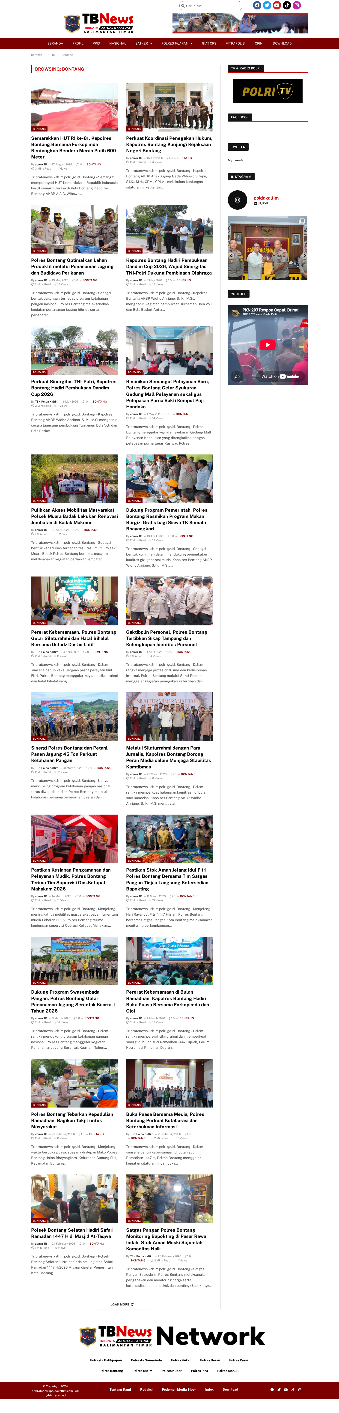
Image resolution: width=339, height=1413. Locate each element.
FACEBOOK (240, 117)
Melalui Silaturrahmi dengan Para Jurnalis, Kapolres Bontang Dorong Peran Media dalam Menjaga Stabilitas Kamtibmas (168, 757)
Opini (259, 43)
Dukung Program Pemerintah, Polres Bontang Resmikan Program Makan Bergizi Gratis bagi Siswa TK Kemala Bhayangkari (167, 519)
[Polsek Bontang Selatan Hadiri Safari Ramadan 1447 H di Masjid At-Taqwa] (74, 1198)
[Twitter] (267, 5)
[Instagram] (297, 5)
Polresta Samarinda (146, 1360)
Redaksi (146, 1389)
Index (209, 1389)
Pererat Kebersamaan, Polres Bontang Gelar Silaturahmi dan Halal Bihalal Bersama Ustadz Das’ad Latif (73, 638)
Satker (141, 43)
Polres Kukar (181, 1360)
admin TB (41, 164)
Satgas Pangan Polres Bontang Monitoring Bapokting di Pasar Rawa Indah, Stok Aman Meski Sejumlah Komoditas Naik (166, 1239)
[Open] (267, 255)
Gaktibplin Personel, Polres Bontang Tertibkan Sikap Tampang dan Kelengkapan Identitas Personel (166, 638)
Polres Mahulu (228, 1371)
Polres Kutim (142, 1371)
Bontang (39, 129)
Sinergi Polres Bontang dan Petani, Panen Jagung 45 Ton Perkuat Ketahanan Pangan (70, 754)
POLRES (52, 55)
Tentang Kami (120, 1389)
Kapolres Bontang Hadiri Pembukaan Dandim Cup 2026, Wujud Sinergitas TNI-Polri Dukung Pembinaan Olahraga (169, 266)
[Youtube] (277, 5)
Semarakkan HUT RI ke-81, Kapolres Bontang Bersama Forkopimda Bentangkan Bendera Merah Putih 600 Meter (73, 147)
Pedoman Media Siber (179, 1389)
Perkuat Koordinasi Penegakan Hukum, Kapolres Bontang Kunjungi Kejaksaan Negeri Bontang (169, 144)
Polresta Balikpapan (106, 1360)
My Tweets (236, 160)
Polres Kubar (172, 1371)
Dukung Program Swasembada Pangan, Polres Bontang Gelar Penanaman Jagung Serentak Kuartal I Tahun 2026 (73, 1001)
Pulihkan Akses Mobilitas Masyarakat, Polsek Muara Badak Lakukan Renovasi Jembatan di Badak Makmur (74, 516)
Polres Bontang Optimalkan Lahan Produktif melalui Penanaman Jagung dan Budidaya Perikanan (72, 266)
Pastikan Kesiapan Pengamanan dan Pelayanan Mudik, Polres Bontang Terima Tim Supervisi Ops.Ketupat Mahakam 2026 (71, 879)
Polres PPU (199, 1371)
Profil (77, 43)
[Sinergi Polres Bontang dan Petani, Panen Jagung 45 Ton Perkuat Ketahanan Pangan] (74, 716)
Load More (119, 1304)
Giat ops (209, 43)
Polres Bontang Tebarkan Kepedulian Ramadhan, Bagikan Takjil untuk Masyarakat (72, 1120)
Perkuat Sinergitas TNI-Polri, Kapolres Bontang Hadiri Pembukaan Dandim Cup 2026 (73, 388)
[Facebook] (257, 5)
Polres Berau (210, 1360)
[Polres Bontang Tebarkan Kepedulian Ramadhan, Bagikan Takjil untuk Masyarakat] (74, 1083)
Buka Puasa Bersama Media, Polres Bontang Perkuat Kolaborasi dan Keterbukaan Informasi (165, 1120)
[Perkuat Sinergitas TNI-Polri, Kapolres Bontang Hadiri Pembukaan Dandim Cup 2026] (74, 350)
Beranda (55, 43)
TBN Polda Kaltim (46, 401)
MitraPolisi (236, 43)
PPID (96, 43)
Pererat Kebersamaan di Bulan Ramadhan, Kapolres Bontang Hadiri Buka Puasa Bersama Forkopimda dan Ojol (167, 1001)
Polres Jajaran (174, 43)
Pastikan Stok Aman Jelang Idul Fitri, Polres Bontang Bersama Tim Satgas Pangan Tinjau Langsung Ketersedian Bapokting (167, 879)
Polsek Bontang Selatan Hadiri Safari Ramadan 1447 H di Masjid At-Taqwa (72, 1233)
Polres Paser (239, 1360)
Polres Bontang (111, 1371)
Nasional (117, 43)
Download (282, 43)
